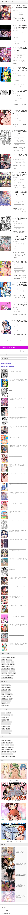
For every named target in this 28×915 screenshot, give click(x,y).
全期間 (12, 366)
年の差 (3, 740)
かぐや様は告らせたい (5, 691)
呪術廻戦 (12, 668)
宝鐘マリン (16, 120)
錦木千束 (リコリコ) (20, 162)
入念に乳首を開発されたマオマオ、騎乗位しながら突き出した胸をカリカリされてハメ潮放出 (19, 218)
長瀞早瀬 (20, 292)
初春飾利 (17, 144)
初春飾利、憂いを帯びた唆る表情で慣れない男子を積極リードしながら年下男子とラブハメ (19, 132)
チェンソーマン (4, 673)
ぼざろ (9, 689)
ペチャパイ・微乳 (17, 227)
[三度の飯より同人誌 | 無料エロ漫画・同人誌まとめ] (7, 2)
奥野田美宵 (16, 330)
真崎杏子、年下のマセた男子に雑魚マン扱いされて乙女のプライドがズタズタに (19, 263)
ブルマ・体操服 (4, 747)
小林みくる (21, 57)
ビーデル (8, 726)
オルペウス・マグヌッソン (19, 14)
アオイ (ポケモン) (17, 35)
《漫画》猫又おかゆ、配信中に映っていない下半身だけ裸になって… (20, 896)
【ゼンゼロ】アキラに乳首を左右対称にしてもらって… (20, 852)
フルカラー (12, 745)
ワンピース (3, 664)
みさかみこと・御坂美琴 (19, 141)
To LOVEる (3, 657)
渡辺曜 (8, 719)
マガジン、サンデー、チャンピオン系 (8, 756)
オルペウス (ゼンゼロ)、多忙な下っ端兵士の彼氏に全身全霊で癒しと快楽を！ (19, 7)
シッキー (15, 292)
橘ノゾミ (20, 182)
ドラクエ (3, 659)
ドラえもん (12, 675)
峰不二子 (7, 717)
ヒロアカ (12, 666)
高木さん (14, 673)
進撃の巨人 (8, 666)
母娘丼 (3, 745)
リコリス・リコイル (5, 675)
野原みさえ (8, 728)
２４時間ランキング (6, 363)
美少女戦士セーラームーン (6, 700)
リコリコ (21, 159)
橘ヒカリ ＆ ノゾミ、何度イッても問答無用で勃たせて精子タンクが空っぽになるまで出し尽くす (19, 174)
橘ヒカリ (15, 182)
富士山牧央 (3, 726)
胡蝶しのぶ (9, 724)
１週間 (3, 366)
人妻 (2, 751)
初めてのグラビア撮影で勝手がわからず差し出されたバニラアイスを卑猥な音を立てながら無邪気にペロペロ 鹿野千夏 (18, 465)
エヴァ (8, 664)
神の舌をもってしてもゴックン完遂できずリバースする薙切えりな (19, 91)
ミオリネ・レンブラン (18, 201)
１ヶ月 (7, 366)
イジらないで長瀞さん (18, 290)
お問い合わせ (4, 907)
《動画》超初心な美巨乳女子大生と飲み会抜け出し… (20, 864)
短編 (16, 100)
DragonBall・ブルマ (18, 78)
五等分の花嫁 (4, 668)
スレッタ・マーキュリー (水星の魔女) (19, 204)
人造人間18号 (8, 712)
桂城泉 (15, 248)
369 (20, 340)
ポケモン (10, 698)
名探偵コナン (4, 703)
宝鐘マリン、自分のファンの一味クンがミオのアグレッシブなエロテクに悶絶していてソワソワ (19, 112)
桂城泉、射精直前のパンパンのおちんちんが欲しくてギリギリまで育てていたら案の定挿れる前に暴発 (19, 238)
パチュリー (3, 719)
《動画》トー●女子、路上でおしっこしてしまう (20, 875)
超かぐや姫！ (16, 309)
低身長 (3, 749)
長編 (12, 747)
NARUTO (10, 673)
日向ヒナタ (3, 730)
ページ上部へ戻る (26, 913)
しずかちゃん (9, 730)
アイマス (8, 657)
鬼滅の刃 (3, 666)
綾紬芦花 (20, 311)
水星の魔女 (16, 198)
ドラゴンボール (8, 659)
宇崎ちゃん (13, 657)
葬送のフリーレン (5, 698)
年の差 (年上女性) (18, 272)
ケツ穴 (14, 751)
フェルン (3, 712)
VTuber (8, 668)
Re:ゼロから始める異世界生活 (7, 677)
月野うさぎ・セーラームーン (7, 721)
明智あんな (16, 57)
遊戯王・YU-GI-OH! (18, 268)
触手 (11, 749)
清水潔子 (3, 728)
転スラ (3, 694)
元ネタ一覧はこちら (5, 705)
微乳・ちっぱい (8, 740)
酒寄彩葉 (15, 311)
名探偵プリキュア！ (18, 54)
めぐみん (8, 715)
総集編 (9, 747)
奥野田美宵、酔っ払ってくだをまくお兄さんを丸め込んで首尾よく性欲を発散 (19, 322)
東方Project (12, 664)
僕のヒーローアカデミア (6, 685)
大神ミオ (20, 120)
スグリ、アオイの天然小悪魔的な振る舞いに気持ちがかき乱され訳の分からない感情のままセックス (19, 27)
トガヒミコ (3, 715)
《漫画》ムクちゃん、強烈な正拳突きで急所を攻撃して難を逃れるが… (20, 885)
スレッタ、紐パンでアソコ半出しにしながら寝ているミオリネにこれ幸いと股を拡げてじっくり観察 (19, 193)
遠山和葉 (3, 717)
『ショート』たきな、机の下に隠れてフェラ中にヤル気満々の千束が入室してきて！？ (19, 156)
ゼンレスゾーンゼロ (18, 12)
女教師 (8, 749)
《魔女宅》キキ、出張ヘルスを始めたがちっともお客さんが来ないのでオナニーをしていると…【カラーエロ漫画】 (18, 559)
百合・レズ (7, 745)
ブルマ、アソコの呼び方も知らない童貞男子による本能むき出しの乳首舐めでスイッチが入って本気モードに (19, 69)
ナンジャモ (3, 724)
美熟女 (11, 751)
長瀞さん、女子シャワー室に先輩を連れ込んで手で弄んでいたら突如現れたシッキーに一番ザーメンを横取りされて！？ (19, 285)
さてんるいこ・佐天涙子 (19, 140)
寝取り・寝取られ (9, 742)
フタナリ (3, 742)
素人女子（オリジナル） (6, 733)
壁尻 (5, 751)
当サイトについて (5, 910)
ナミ (12, 715)
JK (5, 749)
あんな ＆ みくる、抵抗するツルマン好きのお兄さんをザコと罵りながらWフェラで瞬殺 (19, 49)
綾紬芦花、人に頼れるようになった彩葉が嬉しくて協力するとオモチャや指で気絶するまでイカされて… (19, 304)
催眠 (8, 751)
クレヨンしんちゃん (8, 694)
